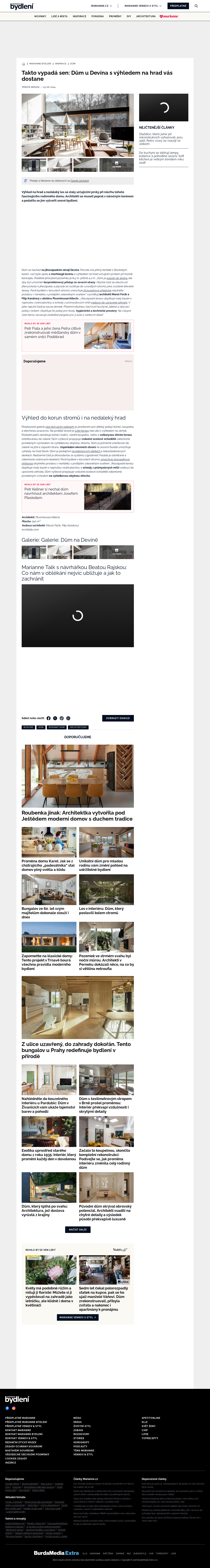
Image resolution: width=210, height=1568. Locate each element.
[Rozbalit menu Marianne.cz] (110, 6)
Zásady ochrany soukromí (23, 1446)
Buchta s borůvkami (34, 1536)
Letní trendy (24, 1490)
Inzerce (10, 1462)
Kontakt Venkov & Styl (21, 1438)
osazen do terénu (117, 278)
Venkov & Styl (83, 1454)
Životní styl (82, 1426)
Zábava (78, 1430)
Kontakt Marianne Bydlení (24, 1434)
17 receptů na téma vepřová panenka (43, 1527)
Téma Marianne (84, 1450)
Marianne (95, 1553)
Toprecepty (150, 1438)
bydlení (28, 727)
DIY (129, 16)
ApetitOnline (151, 1418)
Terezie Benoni (31, 87)
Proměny (115, 16)
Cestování (16, 1487)
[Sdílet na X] (55, 718)
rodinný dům (57, 727)
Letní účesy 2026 (52, 1508)
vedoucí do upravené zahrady (109, 302)
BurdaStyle (140, 1553)
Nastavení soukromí (19, 1450)
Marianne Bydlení (40, 64)
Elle (145, 1422)
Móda (77, 1418)
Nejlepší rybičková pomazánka (29, 1533)
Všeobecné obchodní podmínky (27, 1454)
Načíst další (78, 1229)
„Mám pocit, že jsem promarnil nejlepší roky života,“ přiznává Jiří (171, 1506)
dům (40, 727)
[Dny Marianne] (169, 16)
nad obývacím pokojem (59, 426)
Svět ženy (149, 1426)
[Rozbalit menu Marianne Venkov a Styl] (159, 6)
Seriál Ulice (33, 1505)
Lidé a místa (59, 16)
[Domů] (21, 6)
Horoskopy (81, 1442)
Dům (72, 64)
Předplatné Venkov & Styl (23, 1426)
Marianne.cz (100, 6)
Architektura (146, 16)
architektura (78, 727)
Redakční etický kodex (20, 1442)
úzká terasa (82, 430)
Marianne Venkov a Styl (141, 6)
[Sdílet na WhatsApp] (68, 718)
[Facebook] (7, 1408)
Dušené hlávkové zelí (14, 1523)
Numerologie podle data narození (39, 1487)
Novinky (40, 16)
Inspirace (79, 16)
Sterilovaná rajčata (14, 1530)
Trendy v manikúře (13, 1502)
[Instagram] (14, 1408)
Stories (79, 1438)
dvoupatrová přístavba (97, 290)
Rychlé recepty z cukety (56, 1536)
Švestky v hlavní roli (36, 1523)
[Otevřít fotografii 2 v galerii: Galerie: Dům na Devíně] (60, 165)
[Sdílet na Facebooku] (49, 718)
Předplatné (178, 6)
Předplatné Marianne (20, 1418)
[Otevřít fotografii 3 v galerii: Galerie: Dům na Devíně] (86, 165)
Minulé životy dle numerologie (38, 1502)
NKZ (129, 1553)
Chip (145, 1430)
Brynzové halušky (14, 1536)
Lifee (145, 1434)
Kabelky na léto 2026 (32, 1508)
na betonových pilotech (86, 451)
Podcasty (80, 1446)
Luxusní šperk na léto (15, 1512)
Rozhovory (81, 1434)
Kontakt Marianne (18, 1430)
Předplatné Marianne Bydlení (26, 1422)
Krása (78, 1422)
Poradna (98, 16)
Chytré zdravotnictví (50, 1505)
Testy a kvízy (46, 1484)
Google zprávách (80, 180)
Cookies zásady (16, 1458)
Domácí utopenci (53, 1533)
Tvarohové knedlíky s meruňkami (40, 1530)
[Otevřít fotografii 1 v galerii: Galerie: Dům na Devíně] (34, 165)
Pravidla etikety (12, 1484)
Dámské (120, 1553)
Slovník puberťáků (30, 1484)
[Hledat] (196, 6)
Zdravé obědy (38, 1490)
